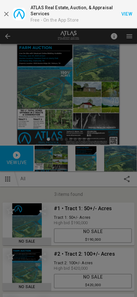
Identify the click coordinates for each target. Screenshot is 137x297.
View (127, 14)
